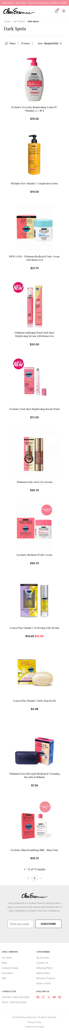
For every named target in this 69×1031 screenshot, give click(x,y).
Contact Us (42, 962)
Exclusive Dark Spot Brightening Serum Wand (34, 409)
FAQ (4, 978)
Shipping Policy (44, 968)
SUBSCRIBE (48, 923)
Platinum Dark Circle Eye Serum (34, 482)
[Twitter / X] (48, 997)
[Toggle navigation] (63, 11)
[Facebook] (37, 997)
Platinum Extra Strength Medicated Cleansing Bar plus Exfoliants (34, 775)
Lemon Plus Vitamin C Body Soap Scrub (34, 700)
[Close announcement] (64, 3)
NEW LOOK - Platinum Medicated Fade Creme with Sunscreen (34, 258)
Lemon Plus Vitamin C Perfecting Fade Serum (34, 627)
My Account (42, 957)
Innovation (7, 973)
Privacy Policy (34, 1022)
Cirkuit (41, 1026)
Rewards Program (45, 978)
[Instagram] (43, 997)
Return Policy (43, 973)
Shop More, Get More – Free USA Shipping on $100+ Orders (34, 2)
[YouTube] (54, 997)
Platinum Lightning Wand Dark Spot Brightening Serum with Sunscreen (34, 334)
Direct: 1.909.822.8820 (14, 1002)
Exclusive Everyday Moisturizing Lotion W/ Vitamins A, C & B (34, 109)
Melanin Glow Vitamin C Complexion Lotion (34, 183)
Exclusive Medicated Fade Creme (34, 554)
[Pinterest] (59, 997)
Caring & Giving (10, 968)
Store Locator (43, 983)
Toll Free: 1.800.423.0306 (15, 997)
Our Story (7, 957)
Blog (4, 962)
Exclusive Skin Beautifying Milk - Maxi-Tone (34, 850)
